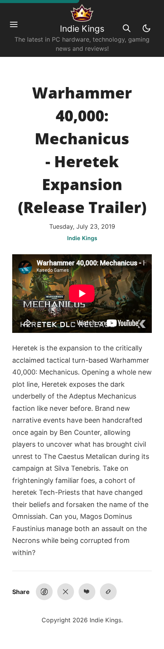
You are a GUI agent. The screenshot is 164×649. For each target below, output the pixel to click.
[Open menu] (17, 28)
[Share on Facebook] (44, 591)
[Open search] (126, 28)
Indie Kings (82, 28)
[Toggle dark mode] (146, 28)
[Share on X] (65, 591)
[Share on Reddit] (87, 591)
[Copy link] (108, 591)
